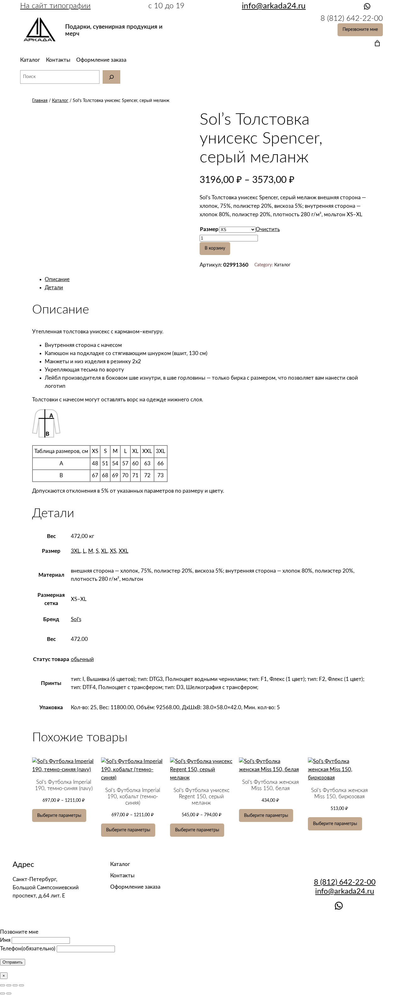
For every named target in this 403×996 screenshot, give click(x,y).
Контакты (58, 60)
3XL (75, 551)
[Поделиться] (8, 985)
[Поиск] (111, 77)
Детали (54, 287)
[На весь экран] (15, 985)
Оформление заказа (101, 60)
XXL (123, 551)
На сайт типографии (55, 6)
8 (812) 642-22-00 (345, 882)
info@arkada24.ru (344, 891)
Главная (40, 100)
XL (104, 551)
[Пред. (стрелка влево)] (2, 993)
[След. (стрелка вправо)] (8, 993)
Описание (57, 279)
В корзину (215, 248)
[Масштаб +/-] (21, 985)
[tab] (208, 279)
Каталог (30, 60)
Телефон (27, 948)
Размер (209, 229)
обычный (82, 659)
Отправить (13, 962)
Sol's (76, 619)
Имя (5, 940)
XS (113, 551)
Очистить (268, 229)
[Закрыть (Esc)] (2, 985)
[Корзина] (376, 43)
